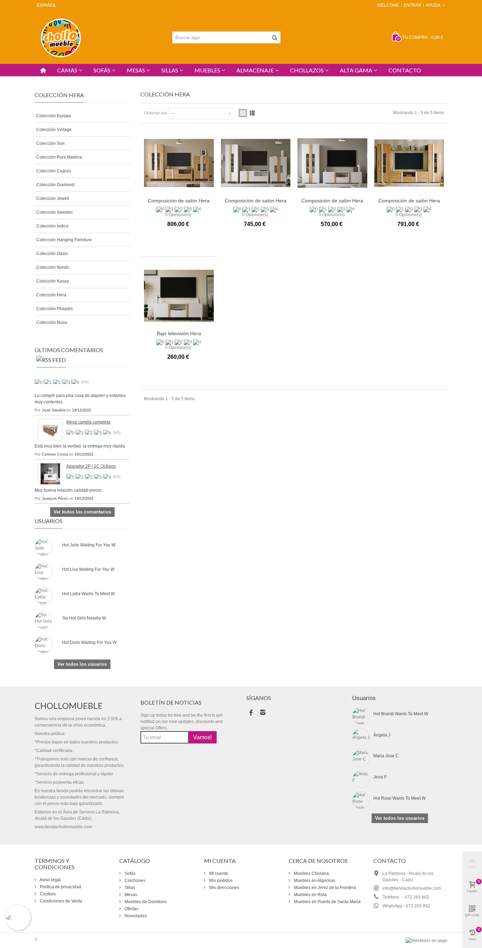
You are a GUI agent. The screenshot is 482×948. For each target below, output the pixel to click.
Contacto (404, 70)
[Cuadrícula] (243, 113)
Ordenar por (155, 113)
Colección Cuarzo (53, 170)
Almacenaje (255, 70)
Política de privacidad (60, 886)
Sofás (102, 70)
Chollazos (307, 70)
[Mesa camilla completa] (50, 429)
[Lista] (252, 113)
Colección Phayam (54, 308)
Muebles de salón (69, 79)
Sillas (169, 70)
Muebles (207, 70)
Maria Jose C (386, 755)
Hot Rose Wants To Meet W (399, 798)
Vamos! (202, 737)
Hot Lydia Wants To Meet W (88, 593)
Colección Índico (52, 226)
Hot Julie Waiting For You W (88, 545)
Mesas (136, 70)
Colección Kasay (52, 281)
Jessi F (380, 777)
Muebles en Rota (310, 894)
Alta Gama (356, 70)
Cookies (47, 893)
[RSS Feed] (51, 361)
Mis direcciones (223, 887)
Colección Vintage (54, 129)
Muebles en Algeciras (314, 880)
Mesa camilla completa (88, 422)
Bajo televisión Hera (179, 333)
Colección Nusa (51, 322)
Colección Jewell (52, 198)
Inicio (40, 79)
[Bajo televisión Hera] (179, 295)
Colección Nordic (53, 267)
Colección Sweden (54, 212)
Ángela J (381, 735)
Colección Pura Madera (59, 157)
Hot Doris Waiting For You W (89, 642)
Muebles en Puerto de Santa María (327, 901)
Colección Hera (51, 294)
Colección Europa (53, 115)
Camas (67, 70)
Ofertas (130, 908)
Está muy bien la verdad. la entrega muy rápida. (80, 446)
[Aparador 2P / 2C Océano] (50, 473)
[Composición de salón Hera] (179, 163)
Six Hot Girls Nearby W (84, 618)
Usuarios (48, 520)
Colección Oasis (52, 253)
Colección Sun (50, 143)
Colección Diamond (55, 184)
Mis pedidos (220, 880)
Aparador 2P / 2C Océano (91, 466)
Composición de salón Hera (179, 200)
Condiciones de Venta (60, 901)
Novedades (135, 915)
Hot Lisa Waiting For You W (88, 569)
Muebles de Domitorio (145, 901)
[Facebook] (250, 713)
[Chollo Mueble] (61, 37)
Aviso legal (50, 879)
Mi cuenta (218, 873)
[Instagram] (262, 713)
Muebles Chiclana (311, 873)
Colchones (134, 880)
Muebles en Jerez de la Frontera (324, 887)
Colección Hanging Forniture (64, 239)
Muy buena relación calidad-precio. (68, 490)
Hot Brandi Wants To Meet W (400, 713)
